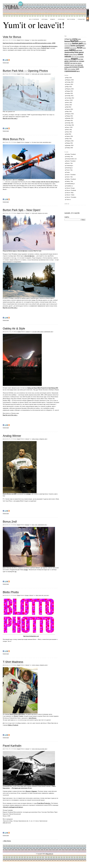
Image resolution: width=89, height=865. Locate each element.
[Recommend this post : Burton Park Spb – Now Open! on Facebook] (3, 318)
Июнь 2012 (69, 104)
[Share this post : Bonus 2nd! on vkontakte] (7, 581)
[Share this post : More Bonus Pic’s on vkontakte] (7, 199)
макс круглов (73, 63)
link (42, 595)
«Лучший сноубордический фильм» (13, 807)
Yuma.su (68, 199)
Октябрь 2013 (69, 82)
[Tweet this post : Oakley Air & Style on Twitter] (5, 425)
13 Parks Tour (68, 39)
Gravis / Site (69, 177)
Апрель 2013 (69, 84)
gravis (66, 50)
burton (33, 73)
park (36, 73)
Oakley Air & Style (14, 328)
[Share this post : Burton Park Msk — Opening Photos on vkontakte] (7, 128)
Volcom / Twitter (70, 195)
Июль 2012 (69, 102)
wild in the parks (75, 56)
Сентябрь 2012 (70, 98)
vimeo (80, 54)
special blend (40, 40)
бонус (69, 59)
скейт (77, 69)
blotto (37, 595)
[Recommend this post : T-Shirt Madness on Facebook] (3, 735)
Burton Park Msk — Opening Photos (25, 70)
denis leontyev (73, 47)
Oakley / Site (69, 181)
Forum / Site (69, 170)
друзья (41, 331)
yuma (65, 59)
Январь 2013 (69, 91)
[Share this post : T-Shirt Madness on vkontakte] (7, 735)
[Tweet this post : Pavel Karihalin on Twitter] (5, 833)
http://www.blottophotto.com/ (31, 636)
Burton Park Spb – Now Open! (21, 210)
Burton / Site (69, 163)
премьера (80, 65)
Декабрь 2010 (69, 145)
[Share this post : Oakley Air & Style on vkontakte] (7, 425)
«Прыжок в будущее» (31, 791)
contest (67, 48)
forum (36, 40)
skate (80, 50)
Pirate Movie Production (43, 803)
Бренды (27, 595)
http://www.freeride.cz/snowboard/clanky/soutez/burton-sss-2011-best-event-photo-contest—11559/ (29, 43)
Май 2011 (68, 134)
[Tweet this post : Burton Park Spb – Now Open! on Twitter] (5, 318)
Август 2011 (69, 127)
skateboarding (69, 52)
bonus (33, 40)
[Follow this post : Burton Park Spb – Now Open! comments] (9, 318)
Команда (27, 40)
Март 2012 (69, 111)
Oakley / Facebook (71, 179)
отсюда (26, 569)
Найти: (66, 217)
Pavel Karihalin (12, 745)
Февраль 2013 (70, 89)
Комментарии (6, 62)
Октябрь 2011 (69, 122)
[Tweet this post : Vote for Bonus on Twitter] (5, 60)
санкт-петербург (71, 69)
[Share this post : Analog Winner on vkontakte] (7, 511)
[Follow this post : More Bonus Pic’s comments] (9, 199)
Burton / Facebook (71, 161)
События (27, 73)
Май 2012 (68, 107)
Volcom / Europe (70, 188)
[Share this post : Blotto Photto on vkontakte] (7, 651)
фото (45, 40)
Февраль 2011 (70, 140)
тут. (16, 571)
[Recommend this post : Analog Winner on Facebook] (3, 511)
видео (74, 58)
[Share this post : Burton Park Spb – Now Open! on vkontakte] (7, 318)
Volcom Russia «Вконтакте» (17, 714)
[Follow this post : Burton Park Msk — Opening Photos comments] (9, 128)
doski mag (37, 748)
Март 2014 (69, 77)
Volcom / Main (69, 192)
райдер (66, 67)
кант (39, 73)
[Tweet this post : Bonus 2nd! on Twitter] (5, 581)
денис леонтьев (70, 61)
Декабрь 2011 (69, 118)
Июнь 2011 (69, 131)
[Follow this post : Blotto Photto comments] (9, 651)
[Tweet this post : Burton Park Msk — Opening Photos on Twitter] (5, 128)
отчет (43, 213)
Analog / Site (69, 156)
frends (41, 142)
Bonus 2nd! (10, 521)
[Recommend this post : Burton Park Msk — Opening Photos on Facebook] (3, 128)
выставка (42, 748)
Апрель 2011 (69, 136)
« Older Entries (7, 841)
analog (33, 438)
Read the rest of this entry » (10, 118)
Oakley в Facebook (13, 725)
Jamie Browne (32, 718)
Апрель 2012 (69, 109)
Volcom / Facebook (71, 190)
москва (41, 73)
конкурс (37, 438)
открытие (46, 73)
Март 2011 (69, 138)
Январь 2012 (69, 116)
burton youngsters (77, 46)
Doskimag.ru (69, 167)
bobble (79, 39)
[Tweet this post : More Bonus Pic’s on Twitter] (5, 199)
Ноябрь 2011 (69, 120)
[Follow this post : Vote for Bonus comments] (9, 60)
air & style (34, 331)
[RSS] (88, 18)
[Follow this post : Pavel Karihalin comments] (9, 833)
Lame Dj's (77, 213)
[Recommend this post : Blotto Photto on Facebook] (3, 651)
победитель (41, 438)
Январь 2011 (69, 143)
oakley (38, 331)
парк (76, 65)
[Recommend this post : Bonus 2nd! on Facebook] (3, 581)
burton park (77, 43)
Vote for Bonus (12, 36)
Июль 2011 (69, 129)
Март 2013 (69, 86)
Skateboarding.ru (70, 183)
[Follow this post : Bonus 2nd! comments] (9, 581)
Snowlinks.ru (69, 186)
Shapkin (18, 40)
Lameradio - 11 (68, 213)
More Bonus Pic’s (13, 139)
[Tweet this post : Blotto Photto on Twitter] (5, 651)
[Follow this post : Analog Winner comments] (9, 511)
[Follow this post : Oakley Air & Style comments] (9, 425)
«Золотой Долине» (29, 256)
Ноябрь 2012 (69, 93)
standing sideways (73, 54)
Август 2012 (69, 100)
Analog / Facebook (71, 154)
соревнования (47, 331)
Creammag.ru (69, 165)
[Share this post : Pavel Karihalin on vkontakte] (7, 833)
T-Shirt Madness (13, 661)
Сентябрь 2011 (70, 125)
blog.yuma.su (49, 853)
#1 (32, 142)
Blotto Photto (11, 592)
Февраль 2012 (70, 113)
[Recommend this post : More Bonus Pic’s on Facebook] (3, 199)
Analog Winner (12, 435)
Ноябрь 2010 (69, 147)
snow (36, 524)
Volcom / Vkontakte (71, 197)
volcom (33, 665)
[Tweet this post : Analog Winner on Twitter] (5, 511)
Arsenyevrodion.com (71, 158)
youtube (81, 56)
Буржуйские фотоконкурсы (49, 46)
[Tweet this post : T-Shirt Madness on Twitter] (5, 735)
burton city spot (68, 43)
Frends (68, 172)
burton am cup (82, 41)
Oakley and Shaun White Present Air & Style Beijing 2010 (42, 388)
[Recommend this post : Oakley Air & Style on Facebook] (3, 425)
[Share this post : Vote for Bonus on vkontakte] (7, 60)
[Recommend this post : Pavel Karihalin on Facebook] (3, 833)
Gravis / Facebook (71, 174)
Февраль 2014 (70, 80)
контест (67, 63)
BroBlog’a (21, 179)
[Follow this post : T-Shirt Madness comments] (9, 735)
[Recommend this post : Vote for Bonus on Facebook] (3, 60)
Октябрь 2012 (69, 95)
